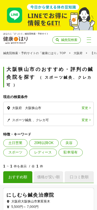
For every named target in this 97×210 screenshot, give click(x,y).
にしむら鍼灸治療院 (30, 195)
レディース (43, 152)
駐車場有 (71, 152)
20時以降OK (44, 143)
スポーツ (15, 152)
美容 (68, 143)
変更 (85, 108)
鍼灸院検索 (69, 40)
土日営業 (15, 143)
